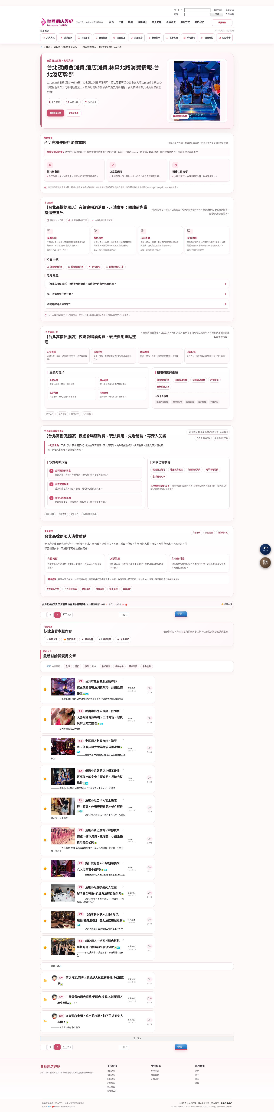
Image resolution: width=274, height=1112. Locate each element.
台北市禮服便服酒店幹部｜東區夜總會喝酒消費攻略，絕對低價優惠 (100, 687)
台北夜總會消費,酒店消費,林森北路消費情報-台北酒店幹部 (71, 604)
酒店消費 (171, 22)
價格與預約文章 (116, 266)
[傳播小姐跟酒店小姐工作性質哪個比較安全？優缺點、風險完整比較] (63, 776)
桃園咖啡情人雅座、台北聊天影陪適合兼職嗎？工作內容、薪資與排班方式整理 (100, 717)
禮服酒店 (100, 589)
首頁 (111, 22)
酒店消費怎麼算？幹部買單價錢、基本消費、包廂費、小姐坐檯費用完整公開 (100, 836)
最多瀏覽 (123, 639)
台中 (197, 1075)
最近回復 (106, 666)
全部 (68, 666)
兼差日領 (192, 1103)
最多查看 (147, 666)
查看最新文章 (53, 589)
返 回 (125, 615)
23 (151, 998)
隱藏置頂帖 (123, 680)
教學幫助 (155, 1075)
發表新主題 (73, 113)
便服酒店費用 (159, 469)
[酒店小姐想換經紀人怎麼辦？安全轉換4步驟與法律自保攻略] (63, 893)
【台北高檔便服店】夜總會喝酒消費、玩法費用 (101, 47)
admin (130, 718)
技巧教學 (182, 1103)
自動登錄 (218, 10)
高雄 (197, 1083)
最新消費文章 (163, 386)
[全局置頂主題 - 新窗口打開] (45, 690)
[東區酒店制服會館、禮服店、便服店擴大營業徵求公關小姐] (63, 746)
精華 (87, 666)
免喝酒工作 (112, 1091)
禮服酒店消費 (77, 266)
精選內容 (87, 639)
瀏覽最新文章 (55, 113)
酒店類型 (215, 1103)
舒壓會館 (111, 1083)
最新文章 (51, 639)
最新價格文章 (159, 476)
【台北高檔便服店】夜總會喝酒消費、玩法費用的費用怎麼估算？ (81, 284)
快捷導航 (222, 23)
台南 (197, 1079)
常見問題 (156, 22)
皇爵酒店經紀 (41, 47)
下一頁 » (137, 1038)
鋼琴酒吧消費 (212, 469)
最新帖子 (119, 666)
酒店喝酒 (116, 82)
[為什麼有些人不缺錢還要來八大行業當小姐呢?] (63, 869)
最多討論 (105, 639)
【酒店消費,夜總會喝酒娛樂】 (65, 47)
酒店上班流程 (203, 1103)
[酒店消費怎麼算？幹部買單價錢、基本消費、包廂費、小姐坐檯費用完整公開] (63, 836)
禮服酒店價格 (176, 469)
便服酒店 (86, 589)
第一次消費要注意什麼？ (60, 294)
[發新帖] (181, 614)
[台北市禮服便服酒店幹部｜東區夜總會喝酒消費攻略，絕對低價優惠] (63, 687)
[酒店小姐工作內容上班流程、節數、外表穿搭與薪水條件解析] (63, 806)
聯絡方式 (185, 22)
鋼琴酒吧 (96, 266)
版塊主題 (55, 966)
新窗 (49, 666)
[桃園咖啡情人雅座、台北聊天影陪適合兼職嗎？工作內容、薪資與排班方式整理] (63, 716)
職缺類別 (142, 22)
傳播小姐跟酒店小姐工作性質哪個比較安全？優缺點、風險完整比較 (100, 777)
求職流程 (155, 1079)
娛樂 (130, 22)
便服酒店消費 (56, 266)
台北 (197, 1071)
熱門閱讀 (69, 639)
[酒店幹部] (54, 977)
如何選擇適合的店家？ (59, 304)
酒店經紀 (131, 688)
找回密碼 (229, 10)
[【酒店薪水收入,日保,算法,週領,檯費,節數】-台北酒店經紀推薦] (63, 920)
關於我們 (199, 22)
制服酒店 (113, 589)
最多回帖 (133, 666)
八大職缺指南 (70, 589)
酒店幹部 (131, 979)
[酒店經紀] (54, 997)
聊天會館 (111, 1087)
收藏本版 (228, 604)
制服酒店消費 (198, 379)
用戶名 (176, 10)
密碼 (176, 14)
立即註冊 (229, 14)
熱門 (77, 666)
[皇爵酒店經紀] (57, 22)
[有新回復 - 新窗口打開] (45, 981)
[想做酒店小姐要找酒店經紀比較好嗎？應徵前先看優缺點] (63, 946)
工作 (121, 22)
